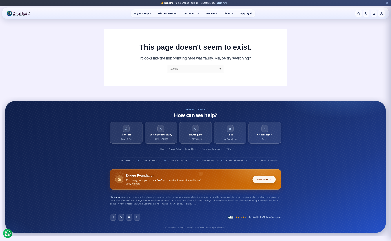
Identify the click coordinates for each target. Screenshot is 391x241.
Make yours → (228, 3)
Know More (262, 179)
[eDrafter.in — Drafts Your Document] (18, 13)
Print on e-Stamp (167, 13)
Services (210, 13)
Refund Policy (191, 149)
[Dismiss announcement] (387, 3)
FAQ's (228, 149)
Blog (162, 149)
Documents (190, 13)
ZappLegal (246, 13)
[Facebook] (113, 217)
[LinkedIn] (137, 217)
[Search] (358, 13)
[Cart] (374, 13)
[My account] (381, 13)
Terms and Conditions (211, 149)
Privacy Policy (175, 149)
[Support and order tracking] (366, 13)
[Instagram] (121, 217)
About (227, 13)
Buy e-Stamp (141, 13)
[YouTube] (129, 217)
